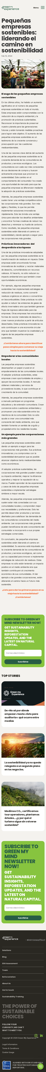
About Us (6, 983)
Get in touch (8, 990)
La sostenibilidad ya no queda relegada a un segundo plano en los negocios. (23, 766)
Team (5, 970)
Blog (4, 957)
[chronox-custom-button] (40, 1066)
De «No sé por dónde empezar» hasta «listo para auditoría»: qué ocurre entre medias (22, 716)
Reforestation (9, 977)
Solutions (6, 950)
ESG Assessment (10, 963)
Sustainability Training (13, 996)
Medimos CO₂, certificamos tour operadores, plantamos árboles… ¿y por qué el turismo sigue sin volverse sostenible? (22, 818)
